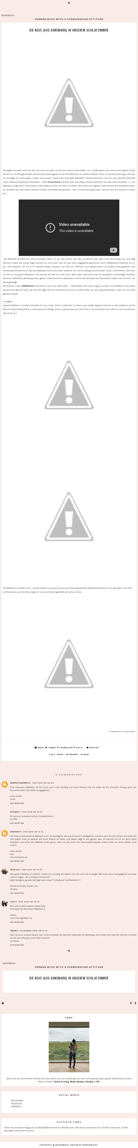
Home (60, 754)
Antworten (17, 803)
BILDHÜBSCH (7, 15)
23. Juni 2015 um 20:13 (27, 902)
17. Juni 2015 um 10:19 (30, 812)
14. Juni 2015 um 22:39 (41, 783)
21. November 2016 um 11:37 (31, 931)
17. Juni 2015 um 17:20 (30, 870)
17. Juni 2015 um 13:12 (31, 832)
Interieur (72, 754)
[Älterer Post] (136, 1003)
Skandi (85, 754)
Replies (94, 748)
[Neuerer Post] (131, 1003)
